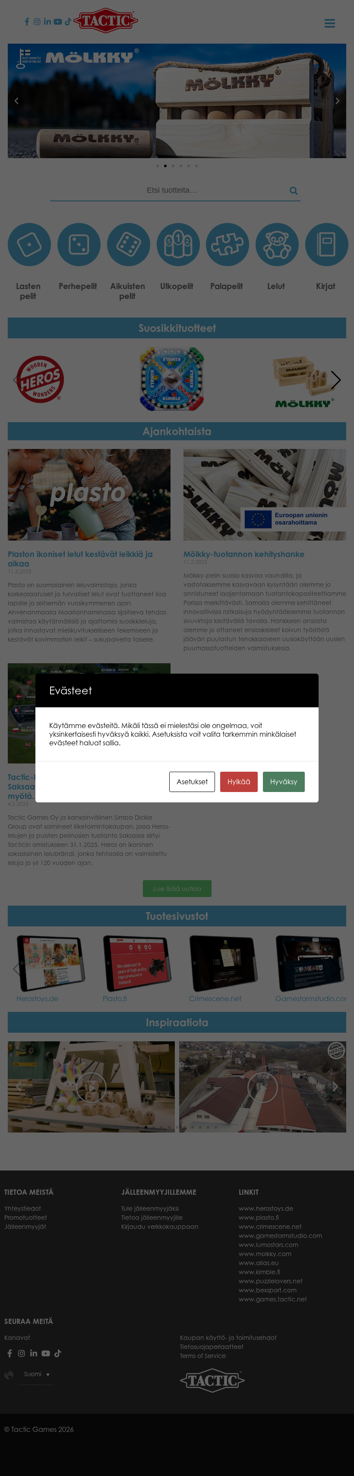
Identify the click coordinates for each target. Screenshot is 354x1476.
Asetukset (192, 781)
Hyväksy (283, 781)
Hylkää (239, 781)
